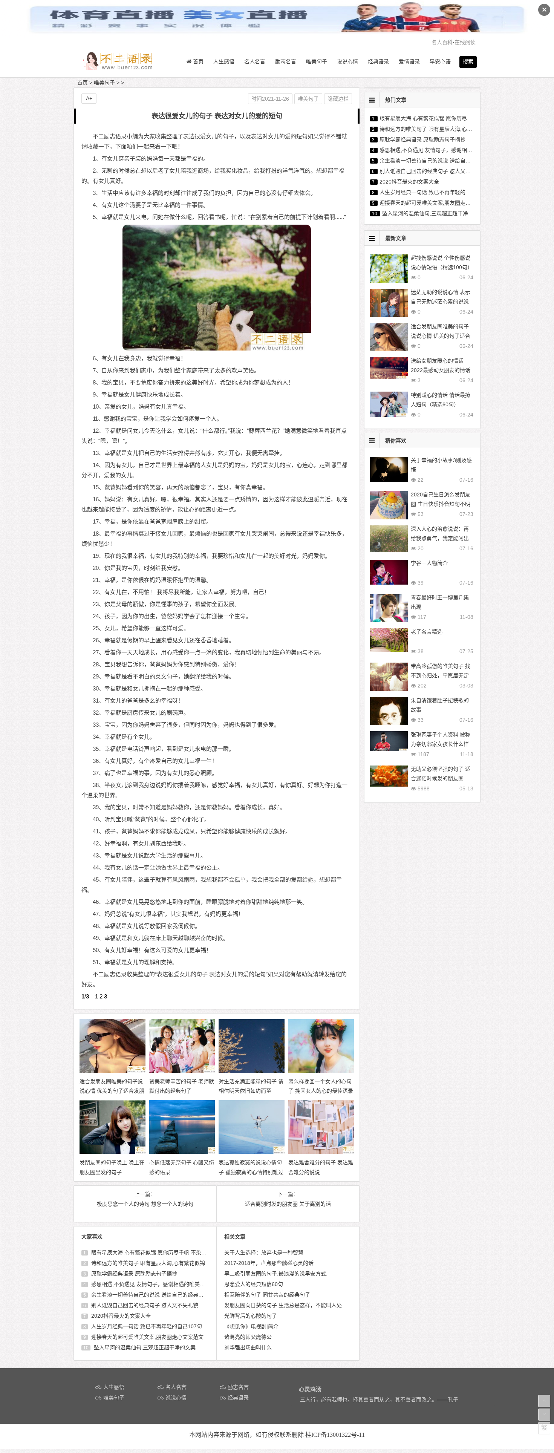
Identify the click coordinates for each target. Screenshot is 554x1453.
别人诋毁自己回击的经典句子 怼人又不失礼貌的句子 (152, 1305)
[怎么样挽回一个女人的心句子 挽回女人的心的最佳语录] (328, 1071)
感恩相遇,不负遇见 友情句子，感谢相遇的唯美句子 (150, 1284)
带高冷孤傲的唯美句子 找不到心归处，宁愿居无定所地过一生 (440, 675)
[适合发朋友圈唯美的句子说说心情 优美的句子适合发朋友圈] (119, 1071)
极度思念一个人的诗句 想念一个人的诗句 (145, 1204)
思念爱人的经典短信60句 (253, 1284)
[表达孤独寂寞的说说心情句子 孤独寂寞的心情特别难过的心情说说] (258, 1152)
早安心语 (440, 61)
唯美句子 (316, 61)
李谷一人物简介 (429, 563)
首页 (82, 83)
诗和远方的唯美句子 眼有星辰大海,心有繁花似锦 (147, 1263)
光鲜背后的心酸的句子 (250, 1316)
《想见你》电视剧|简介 (251, 1326)
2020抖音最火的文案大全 (120, 1316)
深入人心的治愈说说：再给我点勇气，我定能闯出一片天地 (440, 538)
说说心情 (347, 61)
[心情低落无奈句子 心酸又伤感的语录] (189, 1152)
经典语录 (378, 61)
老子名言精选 (426, 632)
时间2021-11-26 (270, 99)
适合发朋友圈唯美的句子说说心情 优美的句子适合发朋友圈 (440, 335)
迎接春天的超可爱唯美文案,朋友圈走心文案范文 (147, 1337)
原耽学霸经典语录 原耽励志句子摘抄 (133, 1274)
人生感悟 (223, 61)
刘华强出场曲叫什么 (248, 1347)
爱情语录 (409, 61)
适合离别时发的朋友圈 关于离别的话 (288, 1204)
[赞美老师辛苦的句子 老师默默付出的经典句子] (189, 1071)
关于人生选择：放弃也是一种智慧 (263, 1252)
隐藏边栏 (338, 99)
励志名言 (285, 61)
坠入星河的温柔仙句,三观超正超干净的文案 (144, 1347)
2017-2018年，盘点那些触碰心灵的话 (269, 1263)
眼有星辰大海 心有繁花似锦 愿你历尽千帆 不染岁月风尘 (156, 1252)
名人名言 (254, 61)
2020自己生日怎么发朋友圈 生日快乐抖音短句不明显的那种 (440, 503)
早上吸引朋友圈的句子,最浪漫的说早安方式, (276, 1274)
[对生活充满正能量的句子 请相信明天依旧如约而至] (258, 1071)
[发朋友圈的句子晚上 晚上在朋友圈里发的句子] (119, 1152)
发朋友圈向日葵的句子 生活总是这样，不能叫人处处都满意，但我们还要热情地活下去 (325, 1305)
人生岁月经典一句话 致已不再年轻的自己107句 (146, 1326)
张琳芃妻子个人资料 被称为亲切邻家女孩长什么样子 (440, 744)
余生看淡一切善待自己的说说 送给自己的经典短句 (149, 1295)
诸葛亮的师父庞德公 (248, 1337)
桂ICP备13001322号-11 (335, 1435)
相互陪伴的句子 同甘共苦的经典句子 (267, 1295)
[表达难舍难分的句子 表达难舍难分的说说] (328, 1152)
